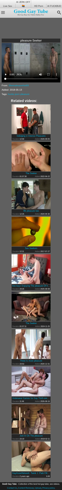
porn (17, 94)
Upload (38, 488)
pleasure (24, 94)
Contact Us (12, 488)
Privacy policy (48, 488)
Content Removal (26, 488)
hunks (11, 94)
